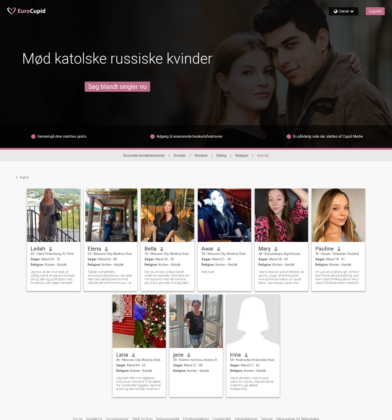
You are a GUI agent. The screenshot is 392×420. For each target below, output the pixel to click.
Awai (207, 249)
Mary (264, 249)
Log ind (375, 11)
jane (178, 355)
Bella (151, 249)
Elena (94, 249)
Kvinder (180, 155)
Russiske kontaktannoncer (144, 155)
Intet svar (207, 272)
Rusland (201, 155)
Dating (221, 155)
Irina (235, 355)
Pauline (324, 249)
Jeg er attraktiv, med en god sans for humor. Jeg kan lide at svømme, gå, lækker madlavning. (252, 383)
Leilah (38, 249)
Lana (122, 355)
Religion (241, 155)
